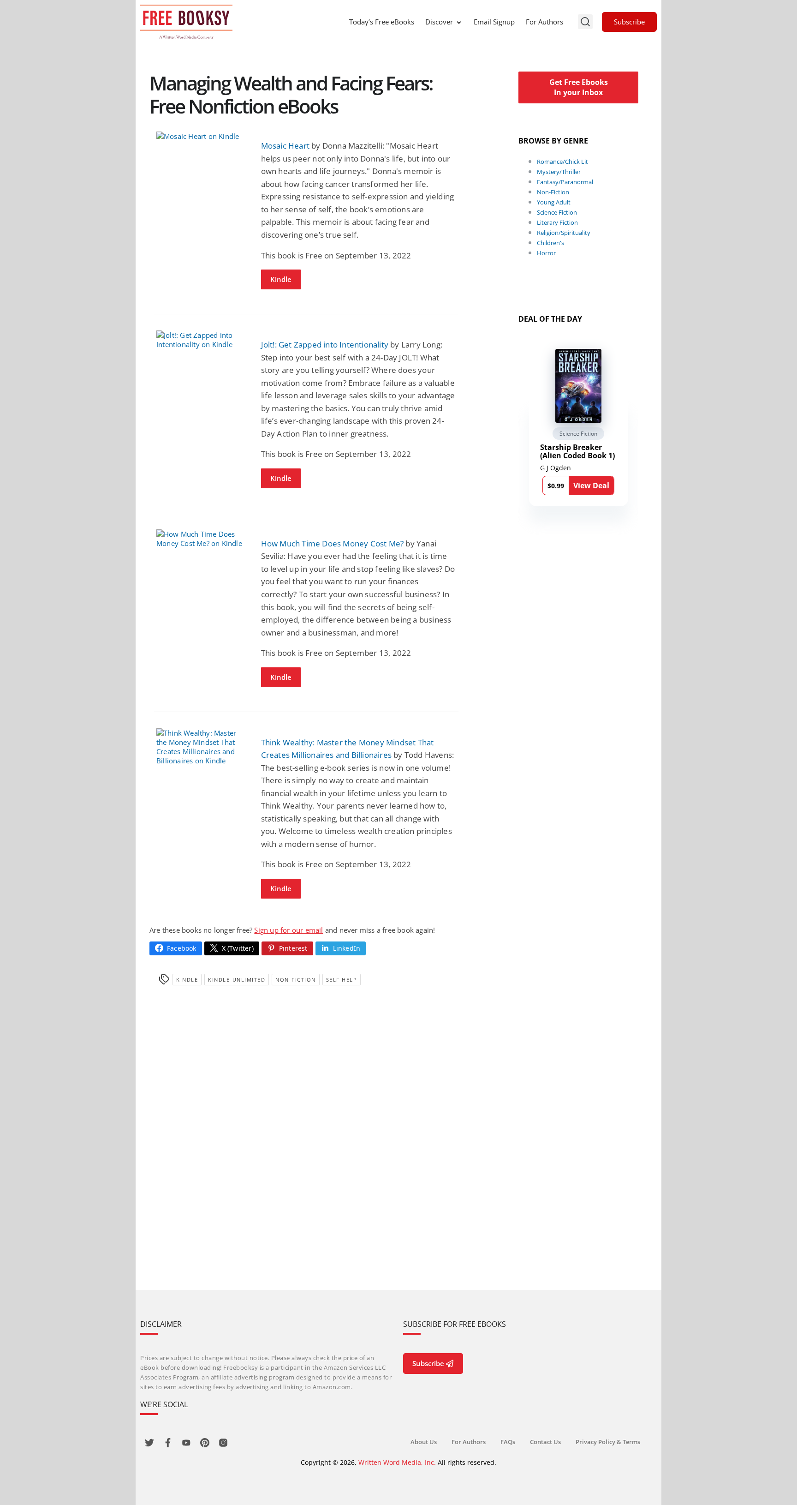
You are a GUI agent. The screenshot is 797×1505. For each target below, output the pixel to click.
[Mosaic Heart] (201, 136)
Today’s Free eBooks (381, 21)
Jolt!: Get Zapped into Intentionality (324, 344)
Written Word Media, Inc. (397, 1462)
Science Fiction (557, 212)
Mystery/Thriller (559, 172)
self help (341, 979)
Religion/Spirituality (563, 232)
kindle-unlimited (236, 979)
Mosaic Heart (285, 145)
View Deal (591, 485)
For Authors (544, 21)
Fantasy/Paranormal (565, 182)
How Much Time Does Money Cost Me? (332, 543)
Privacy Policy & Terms (608, 1442)
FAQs (507, 1442)
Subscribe (629, 21)
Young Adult (554, 202)
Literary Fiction (557, 222)
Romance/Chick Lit (562, 161)
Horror (546, 253)
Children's (550, 243)
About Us (423, 1442)
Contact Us (545, 1442)
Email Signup (494, 21)
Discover (439, 21)
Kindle (280, 279)
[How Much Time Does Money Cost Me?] (201, 538)
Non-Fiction (295, 979)
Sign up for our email (288, 930)
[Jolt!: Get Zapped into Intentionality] (201, 339)
